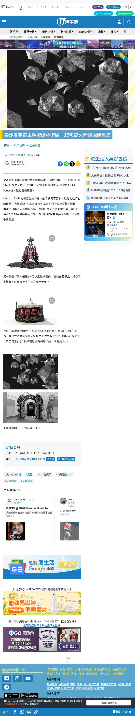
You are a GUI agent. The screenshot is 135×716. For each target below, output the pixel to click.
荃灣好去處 (54, 674)
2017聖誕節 (45, 474)
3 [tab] (66, 40)
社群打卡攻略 (126, 13)
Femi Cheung (17, 155)
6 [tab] (76, 40)
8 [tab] (63, 44)
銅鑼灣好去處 (102, 669)
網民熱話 (52, 684)
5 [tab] (73, 40)
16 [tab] (73, 48)
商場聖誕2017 (65, 474)
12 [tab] (76, 44)
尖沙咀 (50, 459)
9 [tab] (66, 44)
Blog (68, 7)
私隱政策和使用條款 (14, 704)
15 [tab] (70, 48)
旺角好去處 (70, 674)
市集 (62, 669)
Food (43, 7)
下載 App (115, 6)
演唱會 (14, 31)
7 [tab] (60, 44)
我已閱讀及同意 (109, 702)
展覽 (29, 474)
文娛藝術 (27, 480)
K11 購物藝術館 (66, 459)
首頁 (7, 145)
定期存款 (59, 37)
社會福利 (118, 674)
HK (20, 7)
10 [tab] (70, 44)
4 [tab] (70, 40)
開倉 (70, 669)
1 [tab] (60, 40)
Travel (31, 7)
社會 (81, 674)
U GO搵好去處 (105, 13)
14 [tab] (66, 48)
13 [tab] (63, 48)
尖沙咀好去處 (13, 474)
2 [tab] (63, 40)
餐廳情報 (91, 674)
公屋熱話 (32, 37)
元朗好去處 (119, 669)
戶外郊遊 (104, 674)
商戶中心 (98, 6)
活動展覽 (34, 145)
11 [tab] (73, 44)
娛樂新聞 (46, 37)
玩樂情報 (19, 145)
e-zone (79, 7)
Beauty (55, 7)
